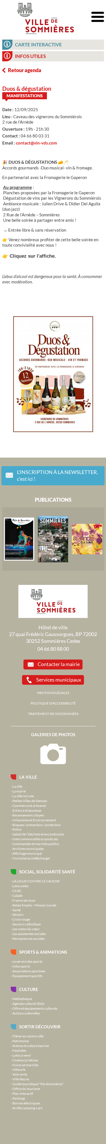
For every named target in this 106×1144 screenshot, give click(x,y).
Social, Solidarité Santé (47, 871)
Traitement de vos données (53, 714)
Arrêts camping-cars (27, 1108)
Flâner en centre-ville (28, 1036)
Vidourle (18, 1069)
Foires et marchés (25, 1065)
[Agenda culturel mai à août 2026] (87, 539)
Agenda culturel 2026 (28, 1003)
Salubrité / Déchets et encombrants (38, 834)
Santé (16, 910)
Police (16, 829)
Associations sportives (28, 971)
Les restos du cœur (26, 929)
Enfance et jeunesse (26, 810)
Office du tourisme (26, 1089)
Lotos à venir (21, 1055)
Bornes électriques (26, 1103)
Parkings (18, 1098)
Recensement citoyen (28, 815)
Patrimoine (20, 1041)
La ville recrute (23, 796)
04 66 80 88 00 (53, 649)
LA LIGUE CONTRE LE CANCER (36, 881)
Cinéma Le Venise (25, 1060)
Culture (28, 989)
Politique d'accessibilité (53, 703)
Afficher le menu (97, 17)
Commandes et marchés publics (35, 844)
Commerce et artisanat (29, 805)
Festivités (19, 1050)
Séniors (17, 914)
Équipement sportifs (27, 976)
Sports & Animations (43, 952)
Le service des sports (27, 961)
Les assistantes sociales (29, 934)
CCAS (16, 891)
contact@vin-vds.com (36, 142)
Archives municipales (28, 848)
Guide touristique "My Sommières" (38, 1084)
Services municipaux (58, 680)
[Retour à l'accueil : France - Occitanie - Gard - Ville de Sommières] (45, 17)
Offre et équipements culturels (34, 1008)
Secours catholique (26, 924)
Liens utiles (20, 886)
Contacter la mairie (59, 664)
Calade (17, 895)
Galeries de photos (53, 734)
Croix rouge (21, 919)
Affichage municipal (27, 853)
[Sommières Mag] (53, 539)
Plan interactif (22, 1093)
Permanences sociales (28, 938)
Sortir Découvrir (39, 1026)
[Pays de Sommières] (19, 539)
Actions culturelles (26, 1013)
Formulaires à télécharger (31, 858)
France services (23, 900)
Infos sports (21, 966)
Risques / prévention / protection (36, 825)
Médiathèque (22, 999)
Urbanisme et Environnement (34, 820)
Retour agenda (24, 70)
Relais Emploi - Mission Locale (34, 905)
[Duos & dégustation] (53, 374)
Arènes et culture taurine (30, 1046)
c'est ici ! (57, 475)
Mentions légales (53, 693)
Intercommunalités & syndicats (35, 839)
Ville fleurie (20, 1079)
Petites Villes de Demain (29, 801)
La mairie (19, 791)
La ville (28, 776)
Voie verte (19, 1074)
